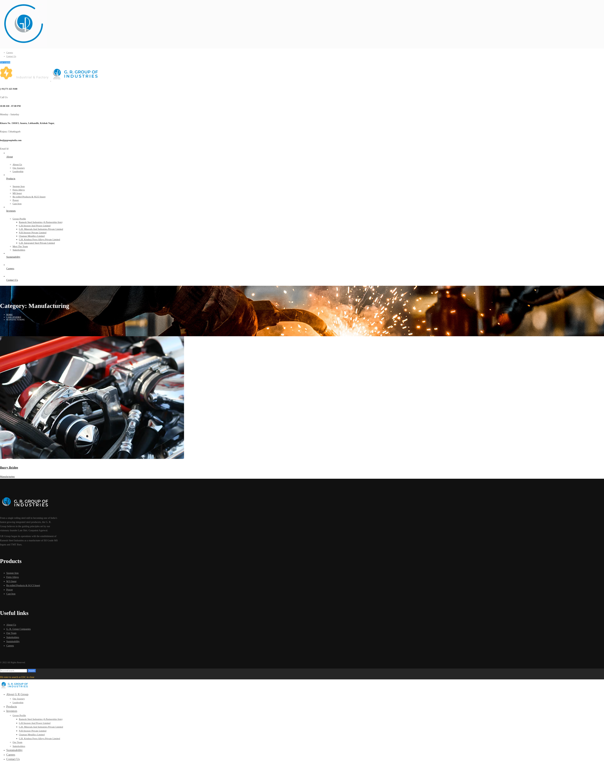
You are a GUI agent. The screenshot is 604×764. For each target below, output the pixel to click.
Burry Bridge (9, 467)
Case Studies (13, 317)
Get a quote (5, 62)
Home (9, 314)
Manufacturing (7, 476)
